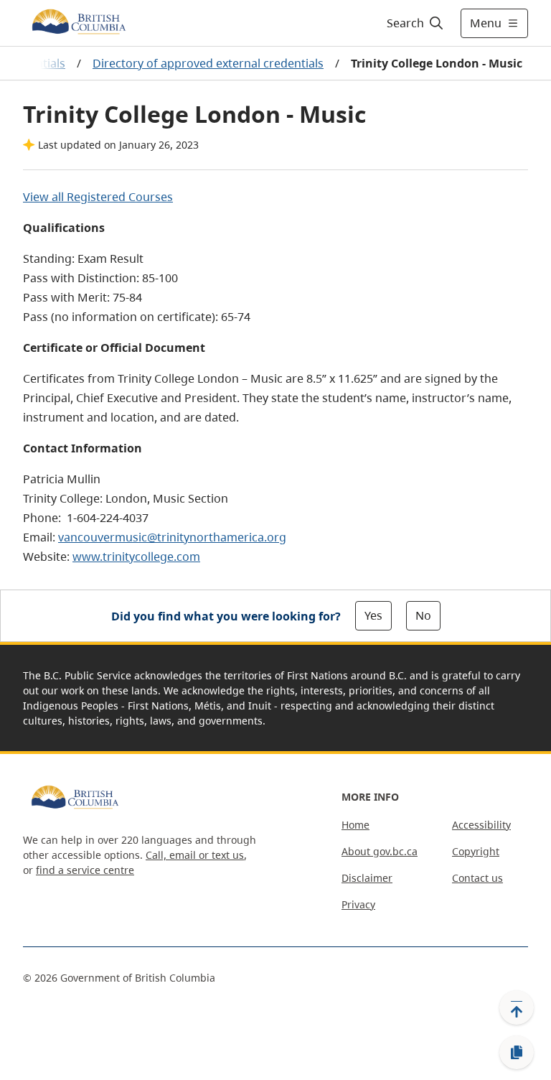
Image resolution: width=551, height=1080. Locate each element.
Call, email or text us (195, 855)
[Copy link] (516, 1052)
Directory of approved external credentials (208, 63)
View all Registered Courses (98, 197)
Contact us (477, 878)
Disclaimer (367, 878)
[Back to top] (516, 1007)
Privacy (358, 904)
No (423, 615)
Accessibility (481, 825)
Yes (373, 615)
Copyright (475, 851)
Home (355, 825)
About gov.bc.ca (380, 851)
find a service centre (85, 870)
